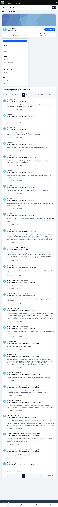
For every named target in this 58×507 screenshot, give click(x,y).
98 (20, 94)
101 (29, 94)
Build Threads (37, 374)
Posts (5, 51)
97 (17, 94)
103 (35, 94)
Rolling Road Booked (13, 308)
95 (12, 94)
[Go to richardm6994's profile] (4, 100)
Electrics (33, 465)
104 (38, 94)
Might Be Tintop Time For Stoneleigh (17, 280)
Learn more (3, 2)
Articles (6, 80)
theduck (24, 267)
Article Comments (8, 83)
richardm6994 (12, 101)
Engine (33, 282)
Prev (7, 94)
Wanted (37, 343)
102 (32, 94)
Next (42, 94)
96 (15, 94)
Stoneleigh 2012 (12, 100)
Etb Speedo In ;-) (12, 463)
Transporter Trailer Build (14, 372)
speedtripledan (25, 343)
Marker (6, 72)
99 (23, 94)
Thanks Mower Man (13, 266)
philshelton (24, 101)
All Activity (7, 41)
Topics (6, 48)
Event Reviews (8, 65)
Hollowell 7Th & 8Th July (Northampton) (18, 248)
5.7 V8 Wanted (11, 341)
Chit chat (33, 267)
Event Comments (8, 62)
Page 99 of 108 (50, 95)
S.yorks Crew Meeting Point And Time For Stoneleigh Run (23, 386)
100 (26, 94)
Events (6, 59)
